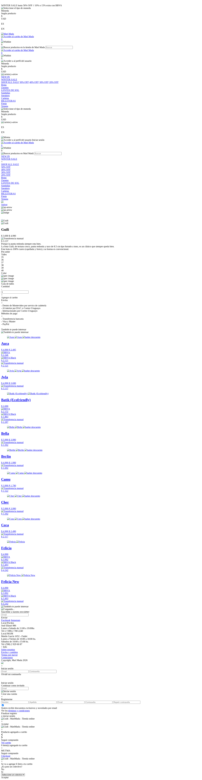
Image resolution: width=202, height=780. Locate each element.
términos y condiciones (19, 710)
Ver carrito (6, 742)
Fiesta (4, 196)
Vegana (4, 199)
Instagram (15, 620)
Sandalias (5, 185)
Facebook (5, 620)
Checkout (5, 756)
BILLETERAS (8, 193)
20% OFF (54, 82)
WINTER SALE (9, 159)
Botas (4, 177)
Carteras (5, 191)
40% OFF (34, 82)
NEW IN (5, 156)
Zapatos (5, 180)
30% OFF (44, 82)
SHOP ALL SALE (10, 82)
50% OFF (24, 82)
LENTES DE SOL (10, 183)
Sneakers (5, 188)
